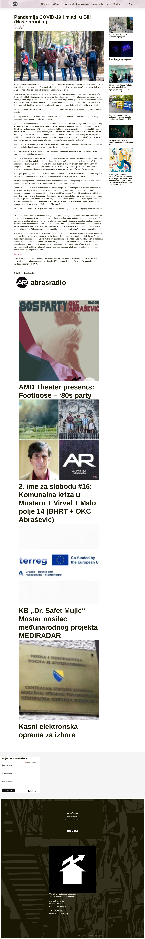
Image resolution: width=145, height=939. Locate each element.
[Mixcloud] (68, 831)
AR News (56, 4)
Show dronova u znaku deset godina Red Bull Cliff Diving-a (120, 60)
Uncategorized (20, 26)
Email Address (8, 765)
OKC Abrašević (44, 4)
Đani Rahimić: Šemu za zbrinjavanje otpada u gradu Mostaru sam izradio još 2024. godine (120, 118)
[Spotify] (70, 831)
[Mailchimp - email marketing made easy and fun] (32, 792)
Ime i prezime (7, 781)
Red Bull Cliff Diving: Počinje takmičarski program (120, 36)
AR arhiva (116, 4)
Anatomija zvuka (97, 4)
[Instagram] (75, 831)
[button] (130, 4)
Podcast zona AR (68, 4)
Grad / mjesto (7, 773)
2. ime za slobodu (82, 4)
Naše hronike (28, 273)
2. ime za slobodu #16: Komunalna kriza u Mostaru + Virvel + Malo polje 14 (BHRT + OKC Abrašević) (57, 503)
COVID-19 (18, 273)
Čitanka (108, 4)
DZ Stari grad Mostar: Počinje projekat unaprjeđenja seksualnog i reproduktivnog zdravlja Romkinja (120, 88)
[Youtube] (77, 831)
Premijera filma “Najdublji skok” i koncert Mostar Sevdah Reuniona (121, 142)
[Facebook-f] (72, 831)
